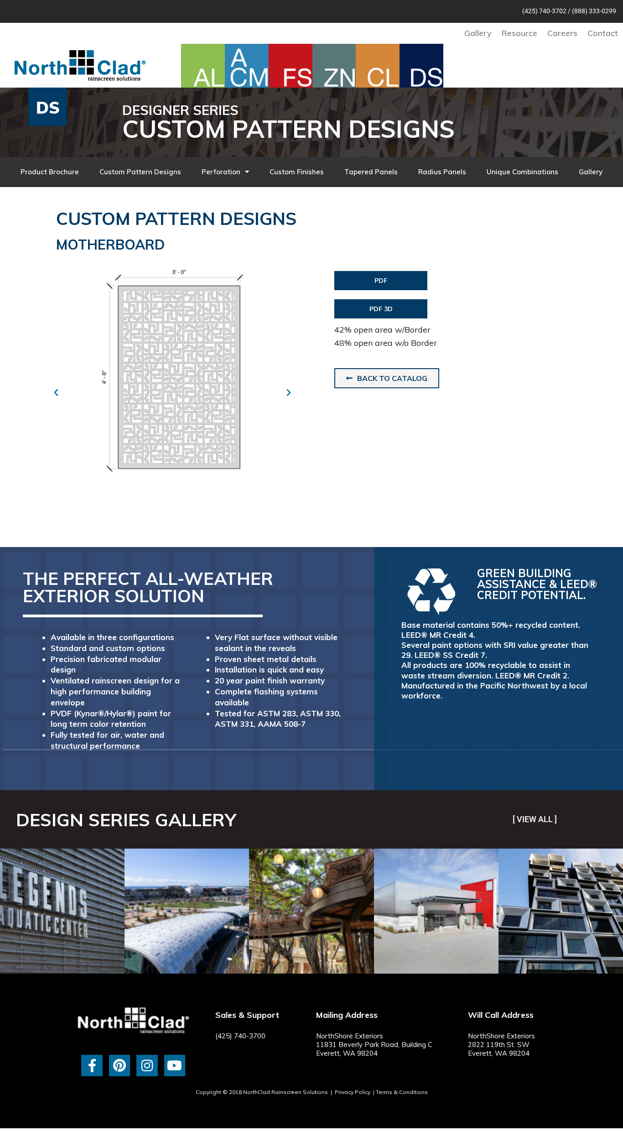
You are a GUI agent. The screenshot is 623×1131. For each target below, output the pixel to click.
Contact (602, 33)
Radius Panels (442, 171)
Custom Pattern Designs (140, 171)
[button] (56, 392)
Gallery (478, 33)
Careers (562, 33)
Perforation (221, 171)
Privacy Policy (352, 1092)
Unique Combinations (522, 171)
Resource (519, 33)
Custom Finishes (297, 171)
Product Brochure (50, 171)
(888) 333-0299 (594, 11)
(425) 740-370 (542, 11)
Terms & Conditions (402, 1092)
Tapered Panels (371, 171)
